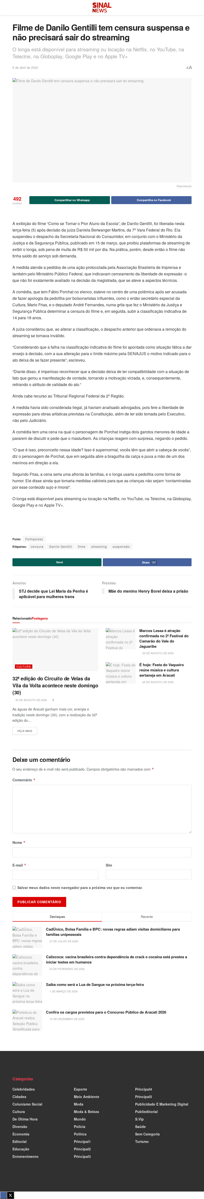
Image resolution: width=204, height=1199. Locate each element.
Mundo (80, 1119)
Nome (19, 842)
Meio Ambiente (86, 1096)
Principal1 (82, 1141)
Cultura (23, 666)
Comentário (24, 779)
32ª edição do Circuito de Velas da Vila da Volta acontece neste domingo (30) (55, 685)
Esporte (80, 1089)
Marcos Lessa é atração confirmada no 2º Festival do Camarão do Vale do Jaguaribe (164, 638)
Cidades (19, 1096)
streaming (99, 546)
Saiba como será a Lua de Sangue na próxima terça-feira (95, 984)
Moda (78, 1104)
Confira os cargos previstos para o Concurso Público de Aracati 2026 (106, 1012)
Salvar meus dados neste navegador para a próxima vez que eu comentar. (80, 887)
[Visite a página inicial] (102, 7)
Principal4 (143, 1089)
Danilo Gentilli (60, 546)
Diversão (19, 1126)
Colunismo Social (27, 1104)
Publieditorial (146, 1111)
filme (82, 546)
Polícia (79, 1126)
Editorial (19, 1141)
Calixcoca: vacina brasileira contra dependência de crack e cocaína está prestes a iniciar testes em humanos (116, 959)
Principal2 (82, 1148)
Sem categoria (147, 1133)
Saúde (140, 1126)
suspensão (121, 546)
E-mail (19, 865)
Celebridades (23, 1089)
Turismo (142, 1141)
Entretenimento (25, 1156)
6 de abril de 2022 (25, 67)
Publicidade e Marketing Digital (161, 1104)
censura (37, 546)
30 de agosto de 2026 (31, 700)
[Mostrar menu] (14, 7)
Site (109, 865)
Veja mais (27, 730)
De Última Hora (25, 1119)
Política (80, 1133)
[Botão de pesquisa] (189, 7)
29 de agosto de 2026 (158, 653)
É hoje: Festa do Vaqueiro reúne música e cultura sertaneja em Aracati (161, 670)
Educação (20, 1148)
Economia (20, 1133)
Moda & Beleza (86, 1111)
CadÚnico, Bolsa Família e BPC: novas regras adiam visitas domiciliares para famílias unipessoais (113, 931)
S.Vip (139, 1119)
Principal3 (82, 1156)
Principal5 (143, 1096)
